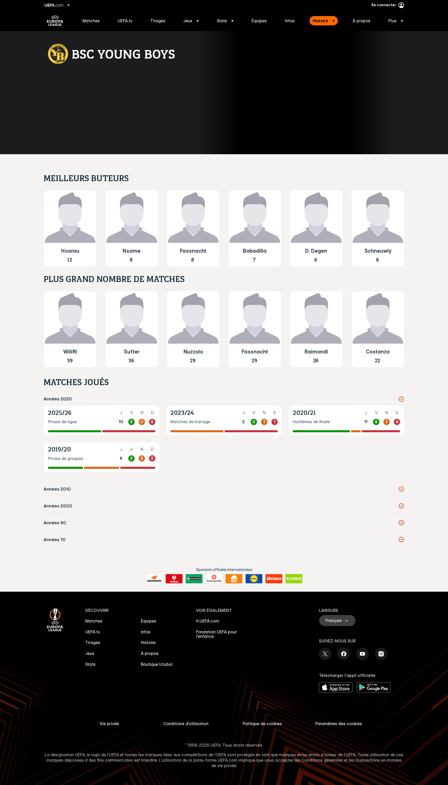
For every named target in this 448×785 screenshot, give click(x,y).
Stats (90, 664)
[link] (91, 21)
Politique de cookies (262, 723)
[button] (191, 21)
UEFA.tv (92, 632)
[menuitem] (93, 21)
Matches (94, 621)
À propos (150, 653)
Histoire (148, 642)
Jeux (89, 653)
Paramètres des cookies (338, 723)
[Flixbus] (293, 578)
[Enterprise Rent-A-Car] (194, 578)
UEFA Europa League (55, 21)
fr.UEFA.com (207, 621)
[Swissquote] (214, 578)
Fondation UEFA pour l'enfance (216, 634)
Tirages (92, 642)
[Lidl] (254, 578)
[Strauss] (174, 578)
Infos (146, 632)
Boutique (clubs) (157, 664)
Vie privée (109, 723)
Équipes (148, 621)
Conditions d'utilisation (185, 723)
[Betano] (273, 578)
